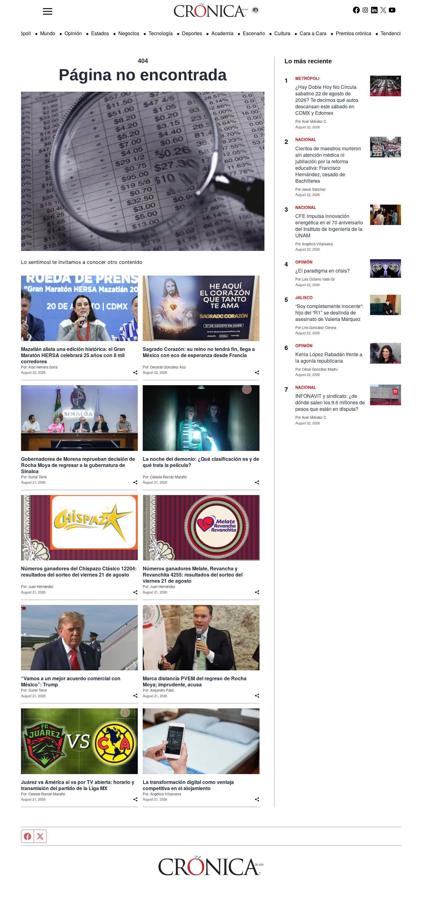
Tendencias (393, 33)
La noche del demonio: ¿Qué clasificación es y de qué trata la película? (201, 462)
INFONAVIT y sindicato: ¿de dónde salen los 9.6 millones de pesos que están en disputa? (330, 402)
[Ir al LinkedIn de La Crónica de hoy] (374, 10)
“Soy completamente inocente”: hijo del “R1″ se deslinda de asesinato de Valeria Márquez (329, 312)
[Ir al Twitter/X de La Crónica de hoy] (383, 10)
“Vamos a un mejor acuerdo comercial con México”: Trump (70, 681)
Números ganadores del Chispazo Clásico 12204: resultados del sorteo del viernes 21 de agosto (79, 571)
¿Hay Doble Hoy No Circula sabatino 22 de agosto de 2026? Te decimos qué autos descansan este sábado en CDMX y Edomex (326, 99)
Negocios (128, 33)
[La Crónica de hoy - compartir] (135, 372)
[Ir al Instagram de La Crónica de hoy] (365, 10)
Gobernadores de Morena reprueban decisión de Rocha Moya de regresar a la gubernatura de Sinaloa (78, 465)
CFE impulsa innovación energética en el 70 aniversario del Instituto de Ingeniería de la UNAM (329, 225)
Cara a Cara (313, 33)
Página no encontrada (143, 75)
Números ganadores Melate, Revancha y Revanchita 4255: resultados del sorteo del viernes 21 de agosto (193, 574)
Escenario (254, 33)
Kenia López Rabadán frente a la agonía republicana (328, 357)
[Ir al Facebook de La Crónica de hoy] (356, 10)
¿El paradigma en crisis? (322, 270)
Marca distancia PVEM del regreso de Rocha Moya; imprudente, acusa (195, 681)
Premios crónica (353, 33)
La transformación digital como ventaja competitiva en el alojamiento (188, 785)
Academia (222, 33)
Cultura (282, 33)
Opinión (73, 33)
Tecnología (161, 33)
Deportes (192, 33)
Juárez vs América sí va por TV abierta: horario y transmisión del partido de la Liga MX (77, 785)
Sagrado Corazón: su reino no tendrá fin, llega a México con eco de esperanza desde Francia (199, 352)
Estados (100, 33)
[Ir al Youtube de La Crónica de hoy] (392, 10)
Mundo (47, 33)
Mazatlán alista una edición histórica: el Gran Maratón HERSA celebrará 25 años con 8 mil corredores (73, 355)
